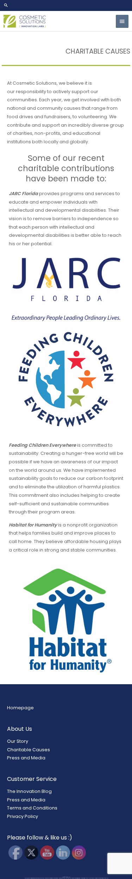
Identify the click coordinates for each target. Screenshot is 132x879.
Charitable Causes (28, 750)
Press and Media (26, 758)
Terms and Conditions (32, 808)
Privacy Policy (22, 816)
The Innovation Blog (29, 791)
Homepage (20, 708)
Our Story (17, 741)
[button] (66, 5)
